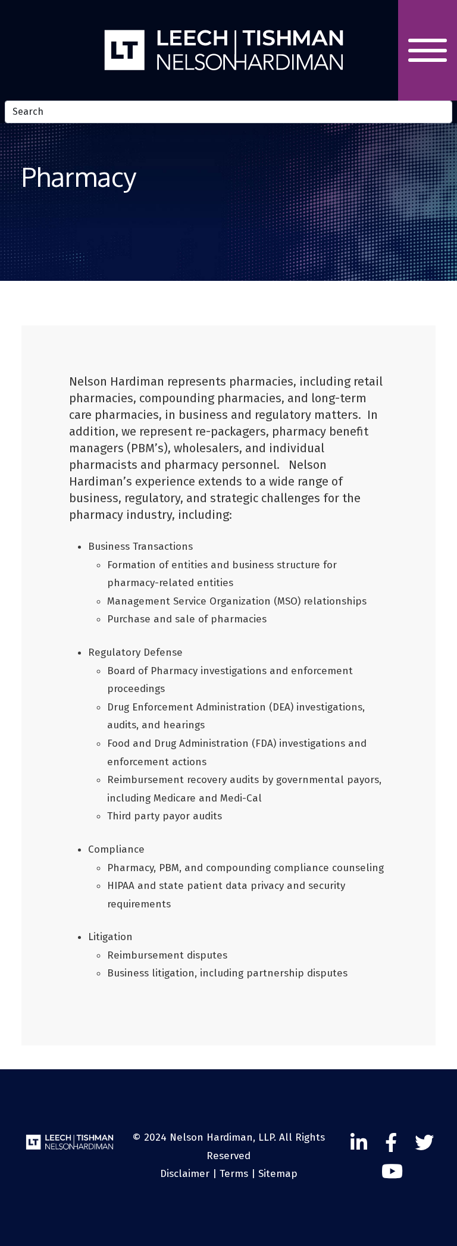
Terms (234, 1173)
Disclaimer (184, 1173)
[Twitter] (424, 1143)
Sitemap (278, 1173)
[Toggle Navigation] (427, 50)
